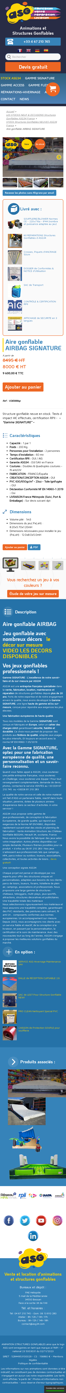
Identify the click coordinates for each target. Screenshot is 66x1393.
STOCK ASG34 (11, 78)
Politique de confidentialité (33, 1363)
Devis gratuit (33, 67)
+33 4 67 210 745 (37, 41)
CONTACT (8, 99)
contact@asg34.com (33, 1323)
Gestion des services (55, 1388)
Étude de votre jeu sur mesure (33, 593)
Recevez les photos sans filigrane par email (29, 192)
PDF (35, 547)
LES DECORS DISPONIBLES (27, 653)
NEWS (24, 99)
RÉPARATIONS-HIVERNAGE (20, 92)
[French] (20, 50)
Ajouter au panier (23, 387)
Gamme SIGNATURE (40, 78)
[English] (28, 50)
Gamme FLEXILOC (42, 85)
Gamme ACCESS (12, 85)
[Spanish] (46, 50)
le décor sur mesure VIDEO (26, 645)
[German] (37, 50)
